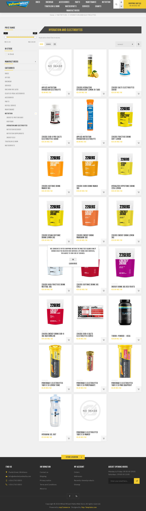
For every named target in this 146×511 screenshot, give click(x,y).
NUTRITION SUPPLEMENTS (15, 133)
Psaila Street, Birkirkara (18, 472)
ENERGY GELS (11, 137)
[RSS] (76, 496)
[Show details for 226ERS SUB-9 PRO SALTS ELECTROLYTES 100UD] (55, 115)
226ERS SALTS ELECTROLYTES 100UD (122, 88)
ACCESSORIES (9, 97)
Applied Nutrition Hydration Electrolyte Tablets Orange (86, 139)
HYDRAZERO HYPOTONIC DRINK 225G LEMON (123, 187)
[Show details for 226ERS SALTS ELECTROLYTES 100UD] (125, 65)
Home (52, 15)
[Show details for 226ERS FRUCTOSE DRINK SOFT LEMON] (125, 115)
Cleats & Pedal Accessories (15, 93)
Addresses (78, 476)
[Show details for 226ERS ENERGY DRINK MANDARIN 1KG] (90, 213)
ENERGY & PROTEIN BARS (15, 117)
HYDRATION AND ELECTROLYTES (17, 125)
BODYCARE (10, 121)
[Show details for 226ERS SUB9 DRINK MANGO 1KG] (90, 164)
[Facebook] (69, 496)
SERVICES (8, 85)
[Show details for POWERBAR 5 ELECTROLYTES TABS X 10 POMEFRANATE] (90, 361)
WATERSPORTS (10, 145)
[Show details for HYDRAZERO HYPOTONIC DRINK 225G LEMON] (125, 164)
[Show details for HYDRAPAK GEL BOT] (55, 410)
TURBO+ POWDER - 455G (120, 336)
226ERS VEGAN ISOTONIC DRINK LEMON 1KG (51, 236)
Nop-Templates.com (89, 507)
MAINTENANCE (9, 109)
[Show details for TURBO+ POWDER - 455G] (125, 312)
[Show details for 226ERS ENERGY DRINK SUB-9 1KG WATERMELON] (55, 312)
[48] (35, 37)
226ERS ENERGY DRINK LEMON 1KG (122, 236)
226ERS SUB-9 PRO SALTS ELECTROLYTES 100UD (52, 138)
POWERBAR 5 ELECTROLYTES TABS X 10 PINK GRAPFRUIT (122, 384)
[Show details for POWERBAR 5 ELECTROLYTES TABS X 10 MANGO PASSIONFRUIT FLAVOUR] (90, 410)
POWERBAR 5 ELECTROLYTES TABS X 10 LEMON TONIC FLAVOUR (52, 385)
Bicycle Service (10, 105)
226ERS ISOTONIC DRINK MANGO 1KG (51, 187)
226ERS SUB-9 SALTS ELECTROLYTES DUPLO (85, 335)
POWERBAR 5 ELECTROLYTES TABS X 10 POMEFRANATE (87, 384)
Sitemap (77, 484)
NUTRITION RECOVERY (14, 129)
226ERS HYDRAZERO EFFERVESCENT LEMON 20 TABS (88, 88)
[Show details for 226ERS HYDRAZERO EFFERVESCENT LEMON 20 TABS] (90, 65)
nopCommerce (64, 507)
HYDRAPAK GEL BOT (49, 434)
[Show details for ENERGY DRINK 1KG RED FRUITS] (125, 262)
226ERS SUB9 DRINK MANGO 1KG (87, 187)
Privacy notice (45, 480)
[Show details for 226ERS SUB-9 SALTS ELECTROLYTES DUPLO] (90, 312)
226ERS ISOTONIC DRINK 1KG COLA (87, 285)
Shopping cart (134, 4)
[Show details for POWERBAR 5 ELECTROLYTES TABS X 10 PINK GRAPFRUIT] (125, 361)
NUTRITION (8, 113)
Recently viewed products (84, 480)
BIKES (7, 73)
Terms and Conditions (48, 484)
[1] (6, 37)
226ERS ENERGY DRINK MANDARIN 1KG (85, 236)
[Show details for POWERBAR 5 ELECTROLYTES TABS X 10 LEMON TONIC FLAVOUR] (55, 361)
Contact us (44, 472)
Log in (123, 2)
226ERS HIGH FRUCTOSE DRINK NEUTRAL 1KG (53, 285)
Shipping (43, 476)
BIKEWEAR (8, 81)
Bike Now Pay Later (11, 89)
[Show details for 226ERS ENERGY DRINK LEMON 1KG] (125, 213)
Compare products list (138, 44)
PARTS (7, 101)
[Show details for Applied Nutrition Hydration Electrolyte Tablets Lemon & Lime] (55, 65)
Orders (77, 472)
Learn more (73, 263)
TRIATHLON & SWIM (11, 141)
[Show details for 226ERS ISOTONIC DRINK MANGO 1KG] (55, 164)
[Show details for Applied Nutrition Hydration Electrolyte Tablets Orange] (90, 115)
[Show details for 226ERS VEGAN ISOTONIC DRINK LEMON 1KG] (55, 213)
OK (73, 260)
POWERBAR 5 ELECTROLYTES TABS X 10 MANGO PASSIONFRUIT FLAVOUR (87, 434)
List (55, 44)
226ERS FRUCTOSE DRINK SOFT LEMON (121, 138)
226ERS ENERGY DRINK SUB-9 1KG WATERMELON (53, 335)
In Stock (11, 54)
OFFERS (7, 77)
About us (43, 489)
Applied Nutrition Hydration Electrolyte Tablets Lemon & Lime (51, 89)
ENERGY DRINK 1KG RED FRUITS (123, 287)
